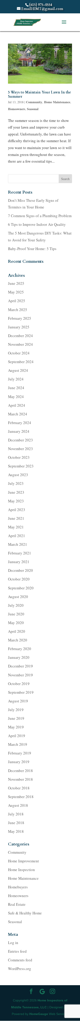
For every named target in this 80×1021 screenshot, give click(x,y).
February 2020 (19, 648)
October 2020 (19, 579)
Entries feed (17, 951)
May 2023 (16, 500)
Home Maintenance (57, 102)
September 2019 (21, 692)
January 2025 (18, 327)
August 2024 (18, 370)
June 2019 (16, 718)
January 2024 (18, 431)
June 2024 (16, 387)
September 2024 (21, 361)
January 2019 (18, 761)
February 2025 (19, 318)
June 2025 (16, 283)
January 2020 (18, 657)
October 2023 (19, 457)
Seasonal (32, 109)
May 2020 (16, 622)
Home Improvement (23, 860)
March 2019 (17, 744)
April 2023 (16, 509)
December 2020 (20, 570)
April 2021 (16, 535)
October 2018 (19, 788)
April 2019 (16, 735)
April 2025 (16, 300)
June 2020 (16, 614)
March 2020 (17, 640)
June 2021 (16, 518)
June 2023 (16, 492)
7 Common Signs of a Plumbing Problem (40, 215)
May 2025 (16, 292)
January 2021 (18, 561)
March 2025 (17, 309)
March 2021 (17, 544)
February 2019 (19, 753)
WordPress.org (19, 968)
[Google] (42, 991)
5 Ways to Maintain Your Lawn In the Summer (39, 94)
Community (34, 102)
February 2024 (19, 422)
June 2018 (16, 822)
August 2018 (18, 805)
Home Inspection (21, 869)
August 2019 (18, 701)
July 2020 (16, 605)
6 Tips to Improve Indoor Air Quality (37, 224)
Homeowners (16, 109)
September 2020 (21, 587)
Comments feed (20, 959)
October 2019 (19, 683)
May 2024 (16, 396)
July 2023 (16, 483)
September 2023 (21, 466)
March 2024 (17, 413)
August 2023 (18, 474)
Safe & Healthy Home (25, 913)
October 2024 (19, 353)
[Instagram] (52, 992)
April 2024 (16, 405)
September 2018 (21, 796)
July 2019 (16, 709)
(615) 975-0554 (40, 4)
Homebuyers (18, 887)
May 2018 (16, 831)
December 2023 (20, 440)
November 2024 (20, 344)
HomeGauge (38, 1014)
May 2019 (16, 727)
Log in (13, 942)
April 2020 (16, 631)
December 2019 (20, 666)
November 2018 (20, 779)
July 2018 (16, 814)
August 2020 (18, 596)
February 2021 (19, 553)
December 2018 (20, 770)
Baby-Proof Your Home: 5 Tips (32, 248)
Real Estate (17, 904)
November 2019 (20, 674)
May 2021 (16, 527)
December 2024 (20, 335)
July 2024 (16, 379)
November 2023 (20, 448)
